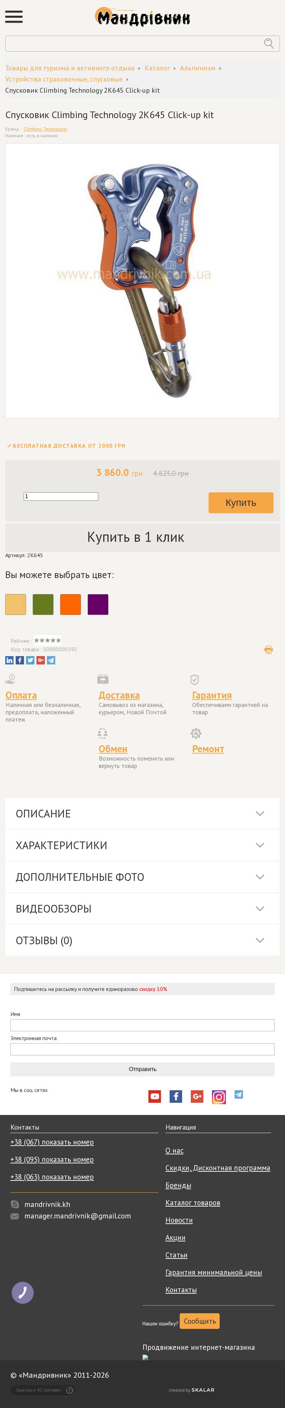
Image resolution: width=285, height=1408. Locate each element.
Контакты (181, 1289)
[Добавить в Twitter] (30, 660)
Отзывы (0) (44, 940)
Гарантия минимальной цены (213, 1272)
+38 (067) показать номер (52, 1142)
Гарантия (212, 694)
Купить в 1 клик (135, 537)
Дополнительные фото (80, 877)
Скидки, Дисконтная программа (217, 1167)
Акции (175, 1237)
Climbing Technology (45, 129)
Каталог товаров (192, 1202)
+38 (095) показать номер (52, 1159)
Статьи (176, 1255)
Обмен (113, 748)
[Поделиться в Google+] (40, 660)
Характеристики (61, 845)
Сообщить (200, 1321)
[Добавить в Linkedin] (9, 660)
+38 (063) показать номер (52, 1177)
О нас (174, 1150)
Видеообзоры (53, 908)
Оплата (21, 694)
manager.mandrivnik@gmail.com (77, 1216)
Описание (43, 813)
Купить (241, 502)
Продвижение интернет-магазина (198, 1347)
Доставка (119, 694)
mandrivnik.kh (47, 1204)
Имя (15, 1014)
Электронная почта (33, 1038)
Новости (179, 1220)
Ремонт (208, 748)
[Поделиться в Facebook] (20, 660)
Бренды (178, 1185)
